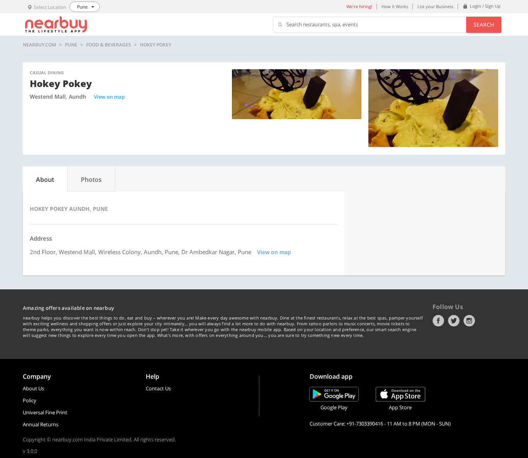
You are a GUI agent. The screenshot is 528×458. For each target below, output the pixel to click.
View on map (109, 96)
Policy (29, 400)
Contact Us (158, 388)
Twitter (454, 320)
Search (483, 24)
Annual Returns (40, 424)
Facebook (438, 320)
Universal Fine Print (45, 412)
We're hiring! (359, 6)
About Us (33, 388)
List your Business (435, 6)
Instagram (469, 320)
